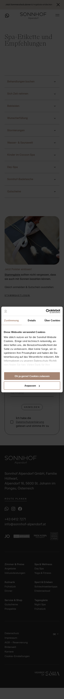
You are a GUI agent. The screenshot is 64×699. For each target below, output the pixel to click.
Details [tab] (32, 320)
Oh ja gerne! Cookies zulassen (32, 376)
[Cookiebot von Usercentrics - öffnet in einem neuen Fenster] (46, 311)
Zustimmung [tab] (11, 320)
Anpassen (30, 385)
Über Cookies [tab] (52, 320)
